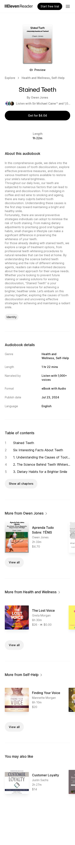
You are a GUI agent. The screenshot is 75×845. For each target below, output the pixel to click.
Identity (12, 317)
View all (14, 562)
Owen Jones (39, 97)
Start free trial (50, 6)
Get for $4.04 (37, 115)
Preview (40, 70)
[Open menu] (68, 6)
